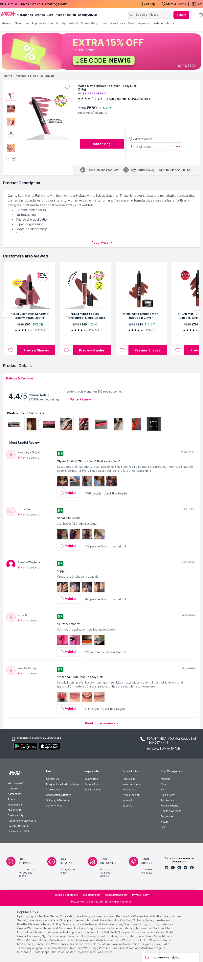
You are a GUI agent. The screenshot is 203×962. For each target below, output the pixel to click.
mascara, (69, 924)
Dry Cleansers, (86, 952)
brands (40, 14)
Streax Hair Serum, (71, 944)
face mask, (82, 916)
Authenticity (15, 793)
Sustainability (15, 815)
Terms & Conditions (66, 894)
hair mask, (92, 920)
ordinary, (139, 920)
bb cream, (164, 916)
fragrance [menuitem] (143, 23)
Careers (13, 788)
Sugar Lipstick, (151, 944)
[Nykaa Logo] (8, 14)
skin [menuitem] (18, 23)
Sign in (181, 14)
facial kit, (150, 916)
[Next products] (196, 314)
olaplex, (89, 932)
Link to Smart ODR (18, 831)
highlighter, (36, 916)
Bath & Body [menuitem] (57, 23)
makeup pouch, (73, 932)
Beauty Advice (88, 14)
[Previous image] (8, 159)
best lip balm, (128, 936)
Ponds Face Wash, (47, 944)
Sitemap (127, 805)
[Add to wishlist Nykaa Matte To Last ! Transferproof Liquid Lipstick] (66, 350)
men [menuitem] (131, 23)
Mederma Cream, (37, 940)
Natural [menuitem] (73, 23)
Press (11, 799)
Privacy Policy (140, 894)
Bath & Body (168, 794)
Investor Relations (18, 826)
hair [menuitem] (26, 23)
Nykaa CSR (14, 809)
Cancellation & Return (58, 794)
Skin (163, 784)
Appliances (167, 800)
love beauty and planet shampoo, (50, 920)
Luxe (163, 827)
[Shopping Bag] (200, 14)
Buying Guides (92, 789)
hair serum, (51, 916)
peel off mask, (108, 936)
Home (8, 75)
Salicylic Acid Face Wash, (74, 948)
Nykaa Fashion (66, 14)
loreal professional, (88, 924)
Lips (33, 75)
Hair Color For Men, (63, 952)
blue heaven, (89, 936)
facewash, (34, 936)
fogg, (144, 924)
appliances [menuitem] (39, 23)
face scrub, (145, 936)
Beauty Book (91, 778)
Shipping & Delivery (57, 800)
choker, (38, 932)
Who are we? (15, 783)
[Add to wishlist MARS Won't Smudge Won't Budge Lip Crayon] (122, 350)
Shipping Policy (91, 894)
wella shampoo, (120, 932)
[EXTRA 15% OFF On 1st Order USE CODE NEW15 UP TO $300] (101, 51)
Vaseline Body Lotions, (126, 944)
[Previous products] (6, 314)
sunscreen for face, (72, 928)
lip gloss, (109, 916)
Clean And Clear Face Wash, (130, 948)
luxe (50, 14)
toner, (150, 920)
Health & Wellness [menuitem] (113, 23)
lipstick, (22, 916)
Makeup (21, 75)
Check (177, 146)
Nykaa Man (129, 789)
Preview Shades (36, 350)
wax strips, (34, 928)
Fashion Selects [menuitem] (163, 23)
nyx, (45, 936)
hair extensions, (112, 924)
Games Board (92, 784)
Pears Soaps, (41, 952)
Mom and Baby (169, 805)
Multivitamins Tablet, (62, 940)
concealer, (67, 916)
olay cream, (132, 924)
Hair (163, 789)
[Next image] (14, 159)
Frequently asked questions (62, 784)
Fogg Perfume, (101, 948)
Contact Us (52, 778)
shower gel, (50, 928)
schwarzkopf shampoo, (64, 936)
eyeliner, (79, 920)
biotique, (96, 916)
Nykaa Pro (129, 800)
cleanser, (34, 924)
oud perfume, (53, 932)
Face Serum (104, 952)
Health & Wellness (171, 810)
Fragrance (167, 816)
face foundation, (122, 928)
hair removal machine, (150, 928)
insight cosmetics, (99, 928)
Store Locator (54, 789)
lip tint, (153, 924)
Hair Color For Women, (145, 940)
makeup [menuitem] (6, 23)
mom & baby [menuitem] (89, 23)
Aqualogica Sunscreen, (42, 948)
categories (25, 14)
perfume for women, (129, 916)
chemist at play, (51, 924)
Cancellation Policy (116, 894)
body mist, (103, 932)
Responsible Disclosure (22, 820)
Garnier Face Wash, (117, 940)
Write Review (80, 399)
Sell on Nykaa (54, 805)
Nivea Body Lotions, (98, 944)
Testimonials (15, 804)
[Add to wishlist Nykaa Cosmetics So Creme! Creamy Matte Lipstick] (10, 350)
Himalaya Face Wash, (89, 940)
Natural (165, 821)
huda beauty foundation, (148, 932)
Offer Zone (129, 778)
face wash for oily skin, (116, 920)
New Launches (131, 784)
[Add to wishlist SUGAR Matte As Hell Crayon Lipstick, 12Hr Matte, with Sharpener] (177, 350)
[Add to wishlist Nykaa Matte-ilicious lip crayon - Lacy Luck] (67, 86)
